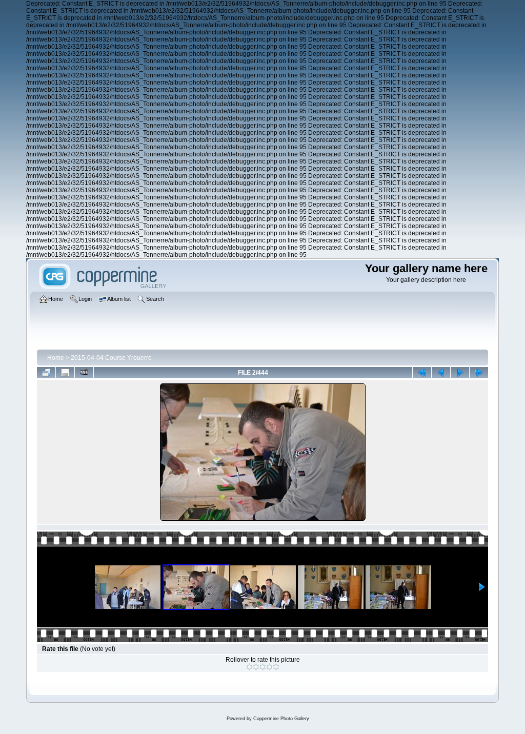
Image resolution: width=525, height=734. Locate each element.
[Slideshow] (84, 372)
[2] (256, 666)
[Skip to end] (479, 372)
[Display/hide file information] (65, 372)
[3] (262, 666)
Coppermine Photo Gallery (281, 718)
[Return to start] (422, 372)
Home (55, 357)
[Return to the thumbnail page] (46, 372)
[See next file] (460, 372)
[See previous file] (441, 372)
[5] (276, 666)
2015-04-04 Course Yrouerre (111, 357)
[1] (249, 666)
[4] (269, 666)
